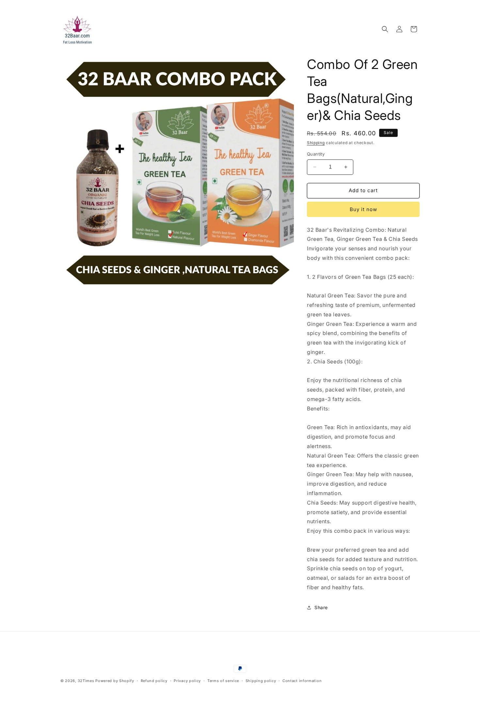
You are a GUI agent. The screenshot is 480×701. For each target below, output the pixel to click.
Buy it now (363, 209)
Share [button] (321, 607)
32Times (86, 680)
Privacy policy (187, 680)
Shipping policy (261, 680)
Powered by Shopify (114, 680)
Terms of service (223, 680)
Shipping (316, 142)
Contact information (302, 680)
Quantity (316, 154)
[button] (385, 29)
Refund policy (154, 680)
